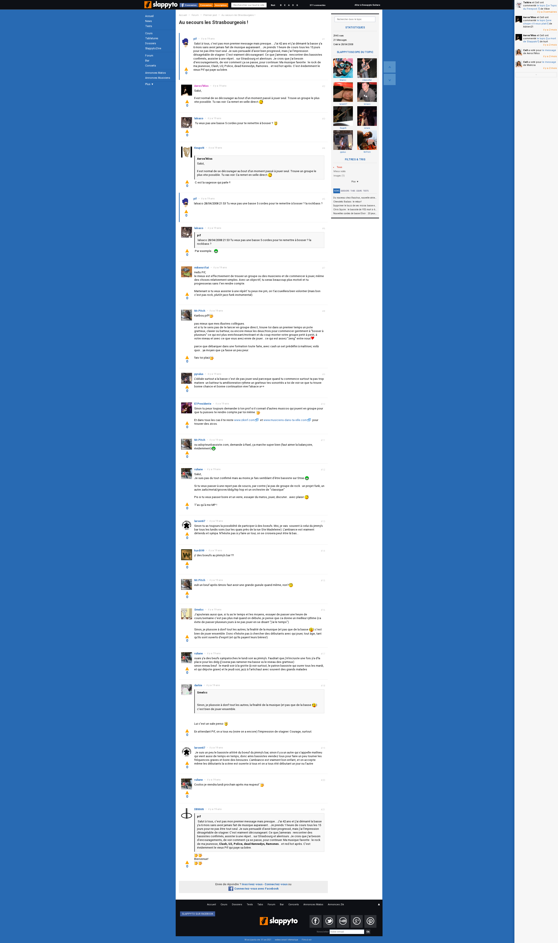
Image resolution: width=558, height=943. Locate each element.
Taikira (527, 2)
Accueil (149, 16)
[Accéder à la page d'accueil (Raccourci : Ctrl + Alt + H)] (161, 7)
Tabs (352, 191)
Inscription (221, 5)
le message (549, 50)
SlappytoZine (153, 48)
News (148, 21)
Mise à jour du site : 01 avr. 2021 (258, 940)
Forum (149, 55)
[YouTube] (343, 921)
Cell (525, 50)
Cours (149, 33)
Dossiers (150, 43)
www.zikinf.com (244, 420)
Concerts (150, 65)
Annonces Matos (155, 72)
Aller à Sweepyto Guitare (367, 5)
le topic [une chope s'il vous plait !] (537, 22)
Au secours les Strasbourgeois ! (238, 15)
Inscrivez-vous (252, 884)
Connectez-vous (276, 884)
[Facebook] (316, 921)
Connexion (191, 5)
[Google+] (357, 921)
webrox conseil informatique (286, 940)
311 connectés (317, 5)
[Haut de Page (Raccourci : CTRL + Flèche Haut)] (390, 67)
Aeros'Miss (529, 17)
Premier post (210, 15)
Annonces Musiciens (157, 77)
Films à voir (306, 940)
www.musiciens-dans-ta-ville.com (285, 420)
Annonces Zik (336, 904)
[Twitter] (329, 921)
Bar (147, 60)
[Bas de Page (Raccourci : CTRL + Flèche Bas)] (390, 79)
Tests (148, 26)
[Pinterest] (370, 921)
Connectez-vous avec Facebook (256, 888)
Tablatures (151, 38)
